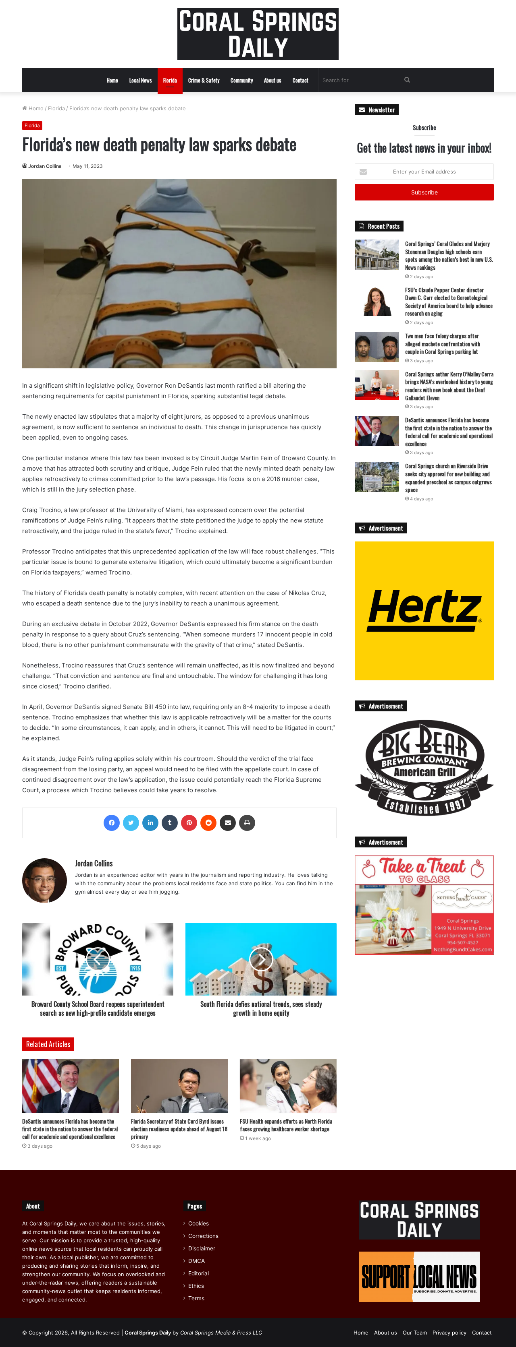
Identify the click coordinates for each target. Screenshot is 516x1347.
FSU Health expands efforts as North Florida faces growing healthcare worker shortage (286, 1125)
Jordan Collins (45, 166)
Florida (170, 80)
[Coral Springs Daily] (258, 34)
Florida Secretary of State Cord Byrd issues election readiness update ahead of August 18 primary (179, 1128)
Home (112, 80)
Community (242, 80)
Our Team (415, 1332)
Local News (140, 80)
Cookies (198, 1223)
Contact (300, 80)
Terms (196, 1298)
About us (272, 80)
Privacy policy (449, 1332)
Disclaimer (201, 1248)
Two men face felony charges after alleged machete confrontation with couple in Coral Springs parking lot (442, 343)
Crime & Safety (203, 80)
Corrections (203, 1236)
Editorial (198, 1273)
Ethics (196, 1286)
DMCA (196, 1261)
